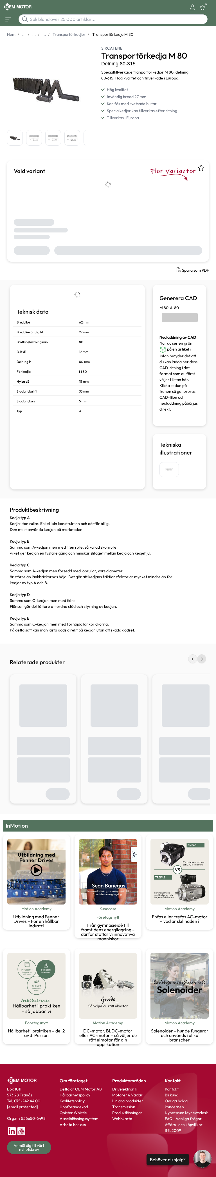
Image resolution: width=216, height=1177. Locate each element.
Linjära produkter (127, 1100)
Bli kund (171, 1095)
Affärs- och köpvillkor (183, 1124)
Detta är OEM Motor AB (81, 1089)
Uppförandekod (74, 1106)
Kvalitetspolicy (72, 1100)
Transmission (123, 1106)
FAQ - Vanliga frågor (183, 1118)
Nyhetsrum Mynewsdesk (186, 1112)
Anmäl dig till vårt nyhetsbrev (29, 1147)
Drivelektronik (124, 1089)
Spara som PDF (195, 270)
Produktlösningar (127, 1112)
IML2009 (173, 1130)
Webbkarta (122, 1118)
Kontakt (172, 1089)
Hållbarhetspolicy (75, 1095)
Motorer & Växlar (127, 1095)
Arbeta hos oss (73, 1124)
